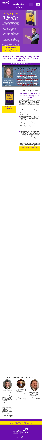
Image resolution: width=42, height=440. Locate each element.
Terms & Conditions (21, 437)
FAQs (21, 3)
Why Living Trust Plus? (19, 6)
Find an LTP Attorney (18, 4)
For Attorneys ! (19, 7)
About (16, 3)
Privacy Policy (16, 437)
